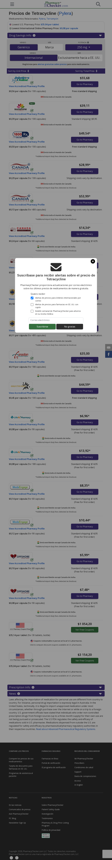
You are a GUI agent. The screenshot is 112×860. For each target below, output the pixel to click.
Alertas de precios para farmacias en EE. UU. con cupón (56, 306)
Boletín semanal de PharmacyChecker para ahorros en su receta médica (58, 312)
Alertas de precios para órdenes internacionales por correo (58, 299)
